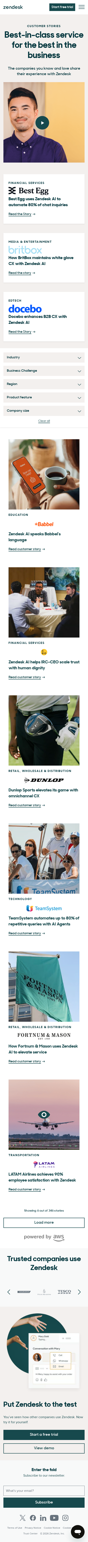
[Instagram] (65, 1517)
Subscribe (44, 1503)
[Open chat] (78, 1532)
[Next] (8, 1292)
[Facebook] (32, 1517)
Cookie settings (72, 1528)
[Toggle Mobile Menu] (82, 7)
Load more (44, 1223)
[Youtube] (54, 1517)
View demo (44, 1448)
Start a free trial (44, 1435)
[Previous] (79, 1292)
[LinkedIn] (43, 1517)
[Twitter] (22, 1517)
